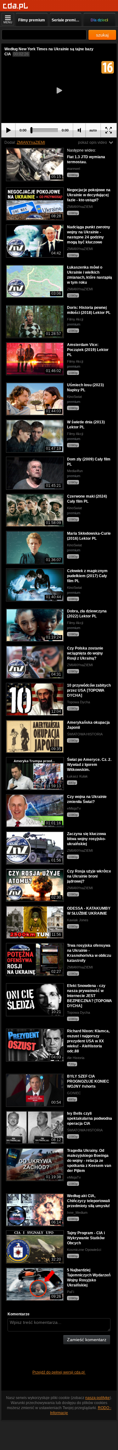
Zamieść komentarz (86, 1339)
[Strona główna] (15, 6)
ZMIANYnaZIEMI (31, 142)
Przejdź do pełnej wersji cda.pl (59, 1372)
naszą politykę (97, 1398)
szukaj (102, 34)
